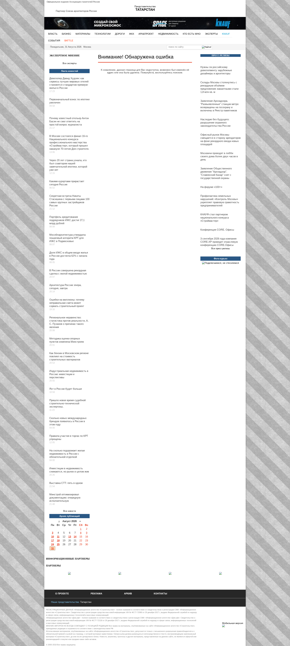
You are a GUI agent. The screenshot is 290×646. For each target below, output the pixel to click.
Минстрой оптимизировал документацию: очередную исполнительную (64, 497)
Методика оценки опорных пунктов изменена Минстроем (66, 340)
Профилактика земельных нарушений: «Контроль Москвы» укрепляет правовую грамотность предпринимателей (219, 200)
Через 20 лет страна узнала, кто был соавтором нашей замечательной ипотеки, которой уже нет (68, 165)
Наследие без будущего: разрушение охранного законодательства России (215, 122)
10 (52, 536)
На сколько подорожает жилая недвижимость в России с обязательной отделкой (67, 453)
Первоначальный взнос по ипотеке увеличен (69, 101)
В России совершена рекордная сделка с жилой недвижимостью (68, 272)
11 (58, 536)
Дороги (120, 33)
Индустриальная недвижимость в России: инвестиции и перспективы (68, 374)
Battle (68, 40)
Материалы (83, 33)
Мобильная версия (232, 623)
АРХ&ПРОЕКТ (146, 33)
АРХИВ (128, 593)
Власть (52, 33)
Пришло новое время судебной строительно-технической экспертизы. (67, 403)
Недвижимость (168, 33)
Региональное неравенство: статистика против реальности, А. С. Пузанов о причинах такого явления (68, 322)
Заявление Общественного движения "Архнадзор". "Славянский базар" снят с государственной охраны (216, 173)
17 (52, 540)
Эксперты (211, 33)
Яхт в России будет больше (65, 388)
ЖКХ (131, 33)
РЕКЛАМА (96, 593)
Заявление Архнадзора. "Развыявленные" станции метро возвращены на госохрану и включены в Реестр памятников (219, 105)
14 (75, 536)
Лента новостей (69, 71)
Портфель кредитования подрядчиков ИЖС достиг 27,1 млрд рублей (67, 220)
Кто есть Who (192, 33)
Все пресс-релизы (220, 248)
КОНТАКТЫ (160, 593)
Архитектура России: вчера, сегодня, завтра (65, 287)
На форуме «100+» (211, 187)
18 (58, 540)
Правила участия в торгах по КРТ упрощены (68, 437)
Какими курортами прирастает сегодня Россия (66, 183)
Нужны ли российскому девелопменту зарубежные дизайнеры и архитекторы (216, 70)
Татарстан (85, 602)
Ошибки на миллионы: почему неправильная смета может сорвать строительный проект (66, 302)
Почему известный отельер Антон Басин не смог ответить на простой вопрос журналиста (69, 121)
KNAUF (226, 33)
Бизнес (66, 33)
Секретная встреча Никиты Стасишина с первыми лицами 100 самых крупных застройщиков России (69, 200)
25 (58, 544)
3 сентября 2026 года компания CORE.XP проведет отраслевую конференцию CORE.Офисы (219, 241)
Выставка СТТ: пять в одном (66, 483)
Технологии (102, 33)
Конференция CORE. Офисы (217, 229)
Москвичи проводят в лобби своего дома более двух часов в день (219, 156)
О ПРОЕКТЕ (62, 593)
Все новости (69, 511)
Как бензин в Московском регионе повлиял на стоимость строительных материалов (69, 356)
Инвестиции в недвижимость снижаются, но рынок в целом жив (69, 470)
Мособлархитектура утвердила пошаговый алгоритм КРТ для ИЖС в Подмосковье (67, 238)
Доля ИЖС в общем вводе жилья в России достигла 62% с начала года (68, 255)
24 (52, 544)
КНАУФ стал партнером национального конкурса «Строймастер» (214, 217)
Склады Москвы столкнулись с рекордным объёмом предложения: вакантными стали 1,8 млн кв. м (219, 87)
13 (69, 536)
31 (52, 548)
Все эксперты (70, 63)
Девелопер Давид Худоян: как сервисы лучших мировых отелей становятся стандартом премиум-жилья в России (68, 83)
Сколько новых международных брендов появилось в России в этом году (68, 421)
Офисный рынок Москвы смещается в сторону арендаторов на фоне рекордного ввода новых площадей (220, 139)
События (54, 40)
